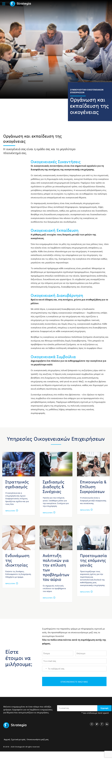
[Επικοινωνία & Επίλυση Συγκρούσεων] (93, 464)
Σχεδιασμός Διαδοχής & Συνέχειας (53, 486)
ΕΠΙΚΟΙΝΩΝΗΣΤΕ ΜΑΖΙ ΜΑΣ (74, 681)
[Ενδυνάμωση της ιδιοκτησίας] (18, 537)
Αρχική (7, 739)
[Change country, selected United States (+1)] (44, 668)
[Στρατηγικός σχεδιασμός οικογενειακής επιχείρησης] (18, 464)
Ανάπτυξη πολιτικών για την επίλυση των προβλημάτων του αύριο (56, 567)
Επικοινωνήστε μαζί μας (38, 739)
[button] (3, 3)
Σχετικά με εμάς (18, 739)
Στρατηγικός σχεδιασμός (17, 484)
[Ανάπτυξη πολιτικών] (56, 537)
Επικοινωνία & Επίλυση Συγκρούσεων (93, 486)
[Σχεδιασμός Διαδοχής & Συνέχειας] (56, 464)
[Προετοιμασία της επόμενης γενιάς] (93, 537)
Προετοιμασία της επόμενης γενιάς (93, 560)
